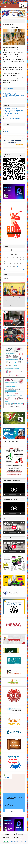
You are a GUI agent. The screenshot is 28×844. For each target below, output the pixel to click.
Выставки (8, 88)
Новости (12, 88)
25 (20, 265)
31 (17, 266)
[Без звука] (21, 494)
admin (13, 24)
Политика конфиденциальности (18, 841)
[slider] (12, 494)
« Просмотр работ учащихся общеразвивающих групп (10, 94)
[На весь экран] (23, 494)
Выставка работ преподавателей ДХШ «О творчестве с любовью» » (13, 96)
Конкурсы (7, 129)
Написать (13, 811)
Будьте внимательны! (10, 116)
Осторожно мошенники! (11, 115)
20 (4, 265)
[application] (14, 489)
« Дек (4, 269)
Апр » (23, 269)
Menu (4, 6)
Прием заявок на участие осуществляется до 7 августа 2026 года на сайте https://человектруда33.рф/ (13, 110)
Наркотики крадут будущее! (12, 113)
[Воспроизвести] (4, 494)
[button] (14, 489)
